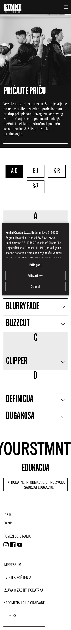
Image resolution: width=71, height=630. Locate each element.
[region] (35, 259)
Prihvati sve (36, 276)
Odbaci (35, 287)
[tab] (14, 171)
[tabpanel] (35, 310)
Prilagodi (35, 265)
